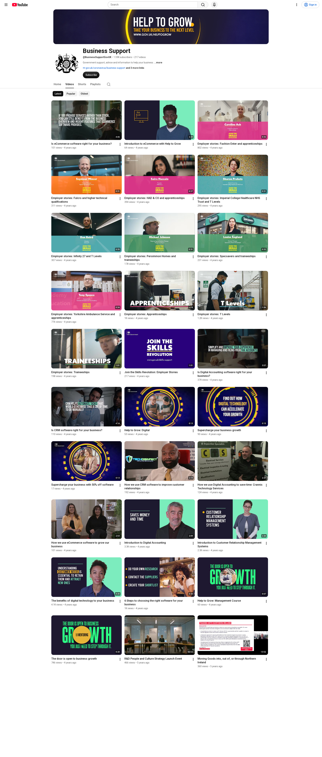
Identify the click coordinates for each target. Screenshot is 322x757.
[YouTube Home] (19, 4)
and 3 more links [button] (135, 68)
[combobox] (154, 5)
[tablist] (161, 84)
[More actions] (120, 144)
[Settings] (297, 5)
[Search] (203, 4)
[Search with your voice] (214, 4)
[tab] (57, 84)
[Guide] (6, 5)
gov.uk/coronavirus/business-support (105, 68)
